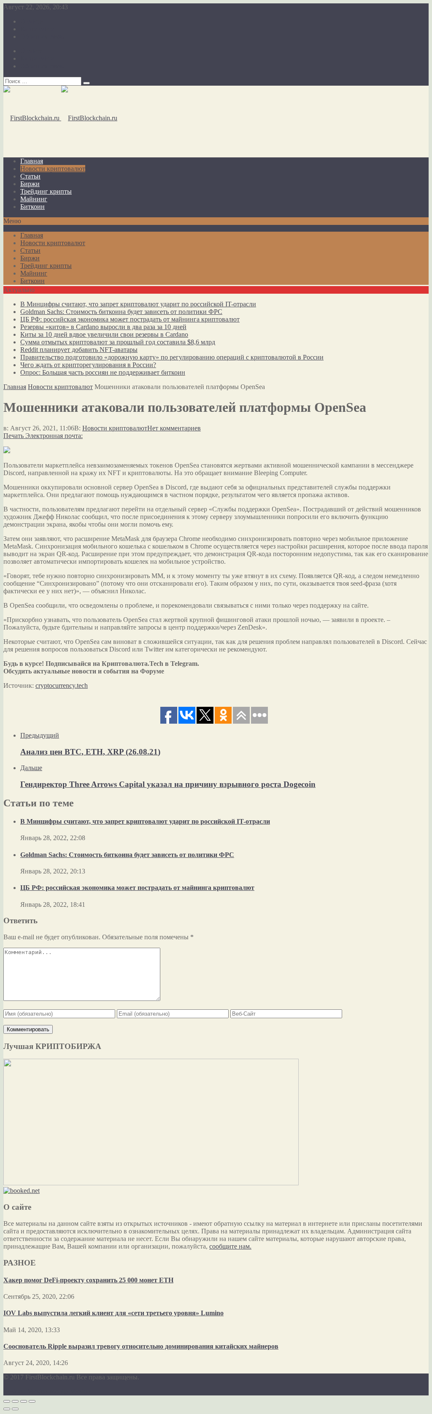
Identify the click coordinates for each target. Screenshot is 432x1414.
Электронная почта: (54, 435)
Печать (13, 435)
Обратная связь (42, 36)
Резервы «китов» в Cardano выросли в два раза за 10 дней (103, 326)
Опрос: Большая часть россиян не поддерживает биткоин (102, 372)
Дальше (31, 767)
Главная (31, 161)
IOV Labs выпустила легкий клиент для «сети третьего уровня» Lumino (113, 1313)
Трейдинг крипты (46, 191)
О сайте (31, 21)
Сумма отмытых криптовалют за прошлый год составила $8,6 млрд (117, 342)
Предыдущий (39, 735)
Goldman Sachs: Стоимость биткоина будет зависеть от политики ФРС (121, 311)
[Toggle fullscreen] (23, 1401)
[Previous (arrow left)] (6, 1409)
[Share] (15, 1401)
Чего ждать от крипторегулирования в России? (88, 364)
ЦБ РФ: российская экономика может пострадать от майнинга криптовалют (130, 319)
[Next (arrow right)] (15, 1409)
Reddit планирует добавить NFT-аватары (79, 349)
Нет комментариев (174, 428)
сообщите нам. (230, 1246)
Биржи (30, 183)
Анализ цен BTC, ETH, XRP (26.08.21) (90, 751)
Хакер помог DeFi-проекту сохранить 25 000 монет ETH (88, 1280)
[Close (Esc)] (6, 1401)
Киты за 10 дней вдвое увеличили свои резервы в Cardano (104, 334)
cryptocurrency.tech (61, 685)
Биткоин (32, 206)
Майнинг (33, 199)
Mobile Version (69, 1391)
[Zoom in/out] (32, 1401)
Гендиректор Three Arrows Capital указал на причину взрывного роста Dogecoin (168, 784)
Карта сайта (37, 28)
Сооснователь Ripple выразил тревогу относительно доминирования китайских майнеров (140, 1346)
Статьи (30, 176)
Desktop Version (25, 1391)
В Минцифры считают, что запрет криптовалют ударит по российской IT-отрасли (138, 304)
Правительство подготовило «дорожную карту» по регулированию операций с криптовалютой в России (172, 357)
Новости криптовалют (52, 168)
